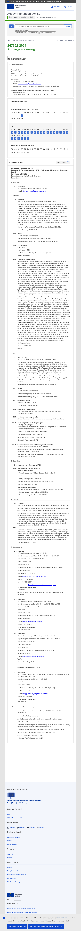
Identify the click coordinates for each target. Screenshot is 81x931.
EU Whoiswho (11, 878)
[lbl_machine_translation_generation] (36, 146)
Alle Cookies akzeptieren (17, 926)
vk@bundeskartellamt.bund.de (32, 621)
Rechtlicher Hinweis (13, 837)
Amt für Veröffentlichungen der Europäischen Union (24, 800)
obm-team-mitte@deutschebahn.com (29, 84)
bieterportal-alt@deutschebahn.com (33, 656)
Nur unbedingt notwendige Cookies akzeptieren (46, 926)
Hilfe (8, 814)
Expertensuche (33, 32)
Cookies (9, 841)
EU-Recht (10, 867)
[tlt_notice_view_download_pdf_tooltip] (12, 132)
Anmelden (57, 6)
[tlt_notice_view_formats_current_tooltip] (68, 162)
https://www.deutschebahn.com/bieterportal (42, 585)
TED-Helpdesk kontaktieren (15, 818)
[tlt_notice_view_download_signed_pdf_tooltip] (22, 115)
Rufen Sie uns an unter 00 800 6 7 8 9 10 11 (21, 909)
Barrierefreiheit (12, 844)
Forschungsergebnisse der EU (16, 874)
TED (8, 40)
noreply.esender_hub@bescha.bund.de (35, 694)
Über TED (10, 854)
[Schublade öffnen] (10, 58)
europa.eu (17, 900)
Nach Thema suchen (46, 32)
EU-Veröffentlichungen (14, 882)
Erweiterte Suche (21, 32)
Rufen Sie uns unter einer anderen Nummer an (22, 912)
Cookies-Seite (62, 918)
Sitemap (9, 857)
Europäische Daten (13, 871)
